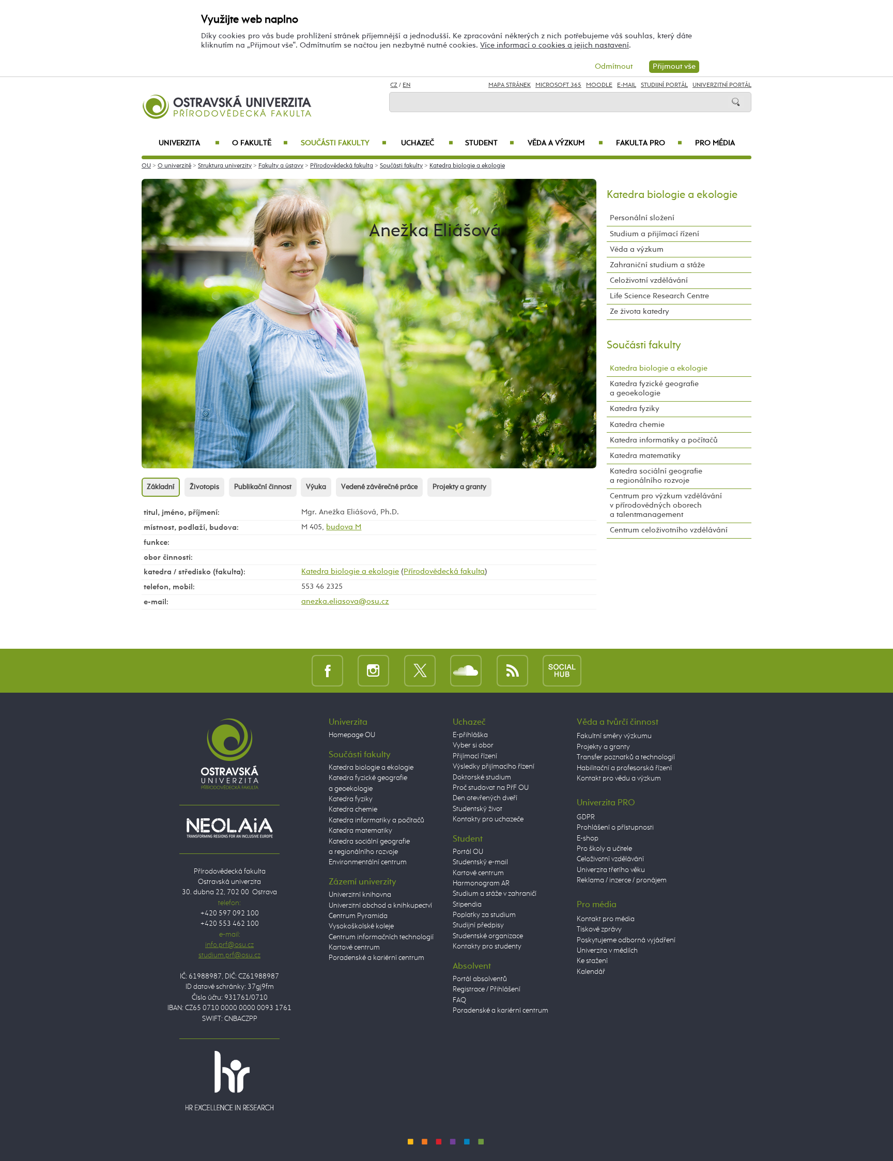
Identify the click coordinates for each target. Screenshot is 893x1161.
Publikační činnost (262, 487)
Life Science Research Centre (659, 296)
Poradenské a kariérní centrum (376, 957)
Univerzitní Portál (721, 85)
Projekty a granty (459, 487)
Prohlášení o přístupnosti (615, 827)
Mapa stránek (509, 85)
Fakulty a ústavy (280, 166)
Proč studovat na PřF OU (491, 787)
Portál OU (468, 852)
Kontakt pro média (606, 919)
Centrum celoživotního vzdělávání (669, 530)
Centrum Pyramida (358, 916)
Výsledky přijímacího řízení (493, 766)
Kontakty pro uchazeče (488, 819)
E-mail (626, 85)
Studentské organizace (488, 936)
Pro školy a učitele (604, 848)
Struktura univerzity (225, 166)
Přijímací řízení (475, 756)
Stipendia (467, 904)
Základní (161, 487)
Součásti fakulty (343, 143)
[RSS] (512, 670)
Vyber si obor (473, 745)
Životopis (204, 487)
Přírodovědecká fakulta (341, 166)
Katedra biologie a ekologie (467, 166)
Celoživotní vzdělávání (649, 280)
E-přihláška (470, 735)
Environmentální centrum (368, 862)
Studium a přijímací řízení (654, 234)
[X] (420, 670)
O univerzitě (174, 166)
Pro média (715, 143)
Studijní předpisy (478, 925)
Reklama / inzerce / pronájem (622, 880)
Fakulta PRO (649, 143)
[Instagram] (373, 670)
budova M (343, 527)
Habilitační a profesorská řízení (624, 768)
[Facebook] (327, 670)
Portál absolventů (480, 979)
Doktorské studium (482, 777)
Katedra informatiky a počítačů (664, 440)
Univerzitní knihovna (360, 894)
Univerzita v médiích (607, 950)
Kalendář (591, 971)
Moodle (599, 85)
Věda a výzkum (565, 143)
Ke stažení (592, 961)
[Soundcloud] (466, 670)
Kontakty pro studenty (487, 946)
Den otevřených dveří (485, 798)
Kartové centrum (354, 947)
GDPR (586, 817)
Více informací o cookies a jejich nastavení (554, 45)
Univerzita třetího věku (611, 870)
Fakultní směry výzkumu (614, 736)
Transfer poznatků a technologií (626, 757)
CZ (393, 85)
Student (489, 143)
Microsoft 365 (558, 85)
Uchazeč (427, 143)
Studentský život (477, 809)
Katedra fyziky (634, 409)
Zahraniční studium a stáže (657, 265)
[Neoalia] (229, 827)
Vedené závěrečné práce (379, 487)
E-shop (587, 838)
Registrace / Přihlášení (486, 989)
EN (406, 85)
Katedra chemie (637, 425)
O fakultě (260, 143)
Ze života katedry (639, 311)
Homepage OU (352, 735)
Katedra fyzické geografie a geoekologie (654, 388)
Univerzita (189, 143)
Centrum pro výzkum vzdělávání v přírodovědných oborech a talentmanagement (666, 505)
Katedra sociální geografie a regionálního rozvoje (656, 475)
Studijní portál (664, 85)
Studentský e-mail (480, 862)
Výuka (316, 487)
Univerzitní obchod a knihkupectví (380, 905)
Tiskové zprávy (599, 929)
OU (146, 166)
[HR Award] (229, 1080)
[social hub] (562, 670)
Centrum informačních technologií (381, 937)
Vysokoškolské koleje (361, 926)
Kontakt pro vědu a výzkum (619, 778)
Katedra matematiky (645, 456)
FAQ (459, 1000)
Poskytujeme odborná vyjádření (626, 940)
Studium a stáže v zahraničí (494, 893)
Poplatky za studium (484, 915)
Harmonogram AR (481, 883)
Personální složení (642, 218)
